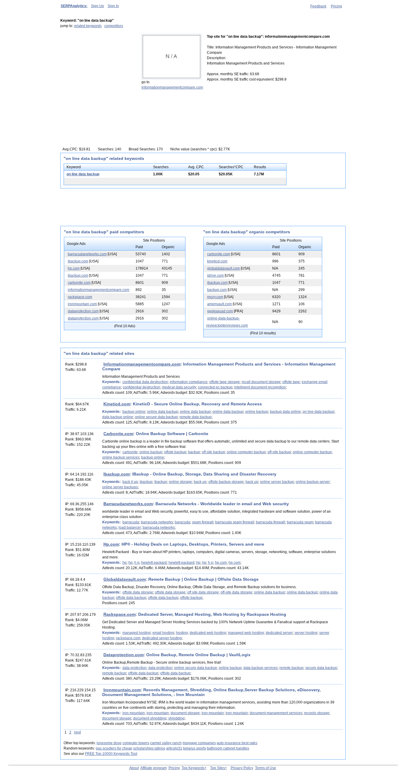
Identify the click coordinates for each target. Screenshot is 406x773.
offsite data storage (137, 592)
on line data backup (83, 174)
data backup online (117, 417)
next (77, 732)
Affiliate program (153, 768)
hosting (182, 633)
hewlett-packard (181, 563)
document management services (276, 713)
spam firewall (202, 522)
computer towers (135, 743)
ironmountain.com (82, 304)
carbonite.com (79, 283)
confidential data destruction (145, 382)
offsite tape (291, 382)
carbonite (130, 452)
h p (136, 563)
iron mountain (133, 713)
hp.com (74, 268)
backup (194, 452)
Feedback (318, 6)
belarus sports (194, 748)
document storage (185, 713)
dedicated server (279, 633)
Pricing (336, 6)
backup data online (285, 412)
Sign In (113, 6)
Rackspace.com (119, 614)
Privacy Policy (242, 768)
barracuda (130, 522)
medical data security (179, 387)
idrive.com (215, 275)
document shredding (149, 718)
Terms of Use (265, 768)
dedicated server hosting (162, 638)
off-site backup (279, 452)
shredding (176, 718)
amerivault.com (219, 304)
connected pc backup (215, 387)
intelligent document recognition (260, 387)
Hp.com (111, 544)
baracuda (182, 522)
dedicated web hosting (208, 633)
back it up (130, 482)
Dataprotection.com (123, 654)
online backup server (313, 482)
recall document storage (261, 382)
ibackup (146, 482)
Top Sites (217, 768)
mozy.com (215, 297)
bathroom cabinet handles (228, 748)
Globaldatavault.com (124, 579)
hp (124, 563)
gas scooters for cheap (114, 748)
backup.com (217, 290)
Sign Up (97, 6)
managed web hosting (246, 633)
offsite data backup (131, 598)
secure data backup (321, 668)
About (134, 768)
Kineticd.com (116, 404)
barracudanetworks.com (87, 254)
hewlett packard (154, 563)
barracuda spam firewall (234, 522)
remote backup (291, 668)
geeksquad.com (220, 311)
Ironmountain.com (122, 689)
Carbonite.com (118, 433)
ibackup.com (78, 261)
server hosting (306, 633)
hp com (234, 563)
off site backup (213, 452)
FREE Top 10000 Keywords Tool (111, 754)
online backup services (120, 457)
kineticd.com (217, 261)
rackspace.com (80, 297)
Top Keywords (193, 768)
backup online (133, 412)
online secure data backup (156, 417)
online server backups (120, 487)
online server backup (277, 482)
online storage (180, 482)
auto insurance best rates (237, 743)
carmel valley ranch (166, 743)
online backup (256, 412)
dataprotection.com (83, 311)
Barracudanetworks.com (128, 503)
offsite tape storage (224, 382)
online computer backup (246, 452)
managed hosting (136, 633)
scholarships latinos (149, 748)
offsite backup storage (226, 482)
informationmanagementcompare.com (172, 87)
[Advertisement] (97, 71)
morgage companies (199, 743)
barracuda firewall (270, 522)
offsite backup (175, 452)
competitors (113, 26)
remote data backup (196, 417)
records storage (316, 713)
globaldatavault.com (223, 268)
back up (200, 482)
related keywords (88, 26)
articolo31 (174, 748)
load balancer (130, 527)
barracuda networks (157, 522)
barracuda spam (300, 522)
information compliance (188, 382)
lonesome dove (109, 743)
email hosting (163, 633)
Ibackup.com (116, 474)
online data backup (162, 412)
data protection (134, 668)
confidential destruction (141, 387)
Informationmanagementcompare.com (141, 364)
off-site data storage (236, 592)
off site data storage (203, 592)
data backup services (260, 668)
